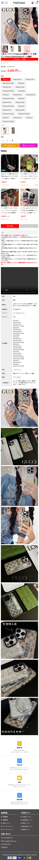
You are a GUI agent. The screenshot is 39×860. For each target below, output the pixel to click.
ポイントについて (7, 826)
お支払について (26, 817)
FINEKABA (19, 3)
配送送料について (27, 820)
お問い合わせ (11, 146)
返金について (26, 823)
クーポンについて (7, 829)
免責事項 (5, 820)
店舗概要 (5, 817)
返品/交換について (27, 826)
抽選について (26, 829)
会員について (6, 823)
